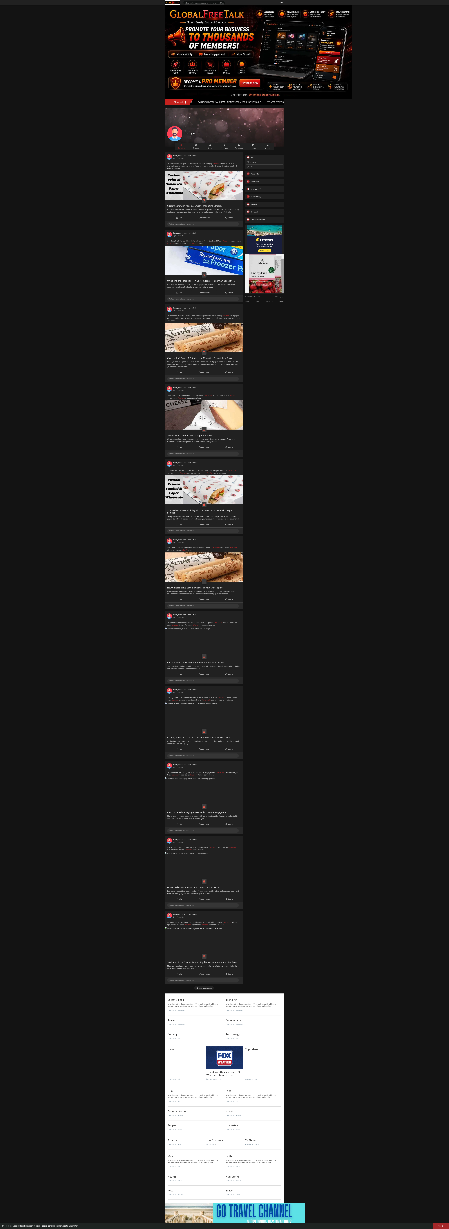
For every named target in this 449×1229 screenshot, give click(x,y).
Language (280, 297)
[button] (204, 3)
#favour (189, 849)
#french (196, 625)
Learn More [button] (74, 1226)
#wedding (232, 847)
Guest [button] (281, 3)
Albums (253, 181)
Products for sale (257, 219)
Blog (257, 301)
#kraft (184, 550)
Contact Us (269, 301)
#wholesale (206, 700)
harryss (190, 133)
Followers (254, 197)
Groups (253, 212)
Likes (252, 204)
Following (254, 189)
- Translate (180, 158)
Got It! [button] (440, 1226)
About (247, 301)
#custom (215, 163)
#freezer (195, 243)
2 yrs (174, 158)
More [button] (281, 301)
